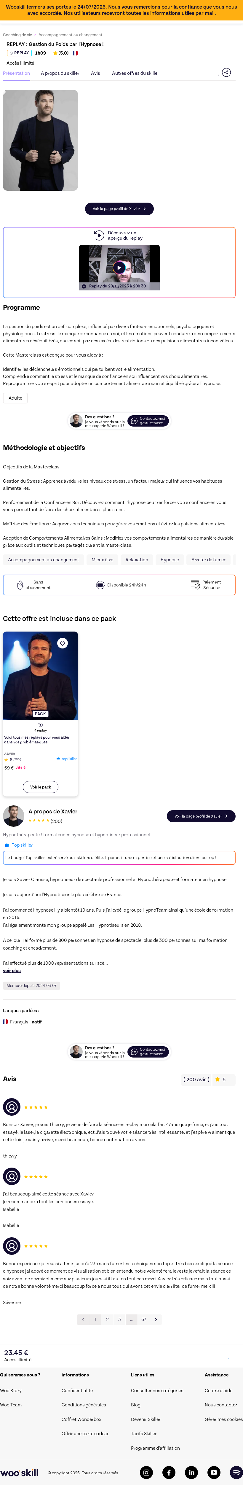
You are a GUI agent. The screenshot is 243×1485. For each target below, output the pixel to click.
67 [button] (143, 1319)
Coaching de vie (17, 35)
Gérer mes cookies (224, 1419)
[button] (156, 1319)
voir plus (12, 970)
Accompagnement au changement (71, 35)
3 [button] (119, 1319)
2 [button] (107, 1319)
